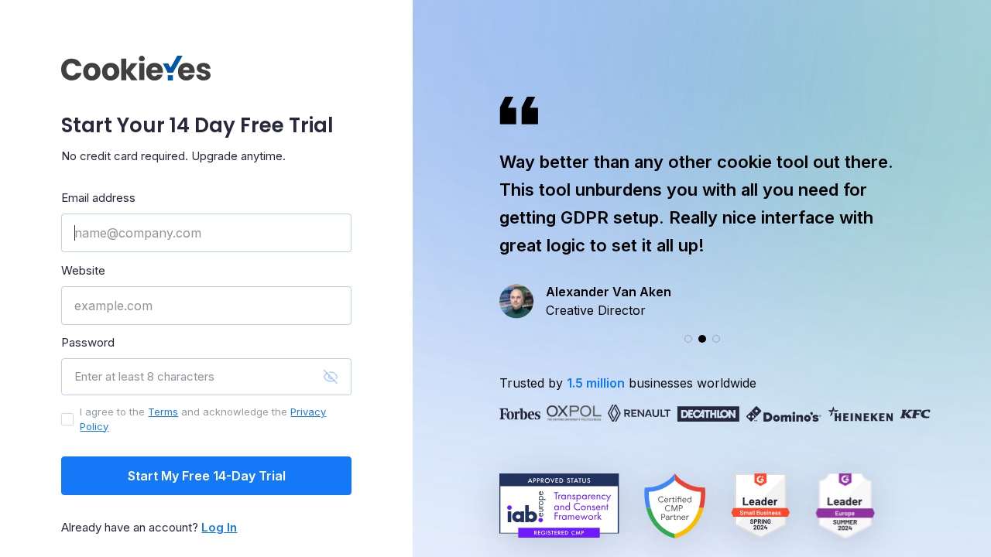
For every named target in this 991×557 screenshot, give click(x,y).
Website (83, 270)
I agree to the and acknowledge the (203, 418)
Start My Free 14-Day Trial (207, 476)
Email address (98, 197)
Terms (163, 411)
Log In (219, 527)
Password (88, 342)
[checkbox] (67, 419)
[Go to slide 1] (688, 339)
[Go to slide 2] (702, 339)
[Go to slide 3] (716, 339)
